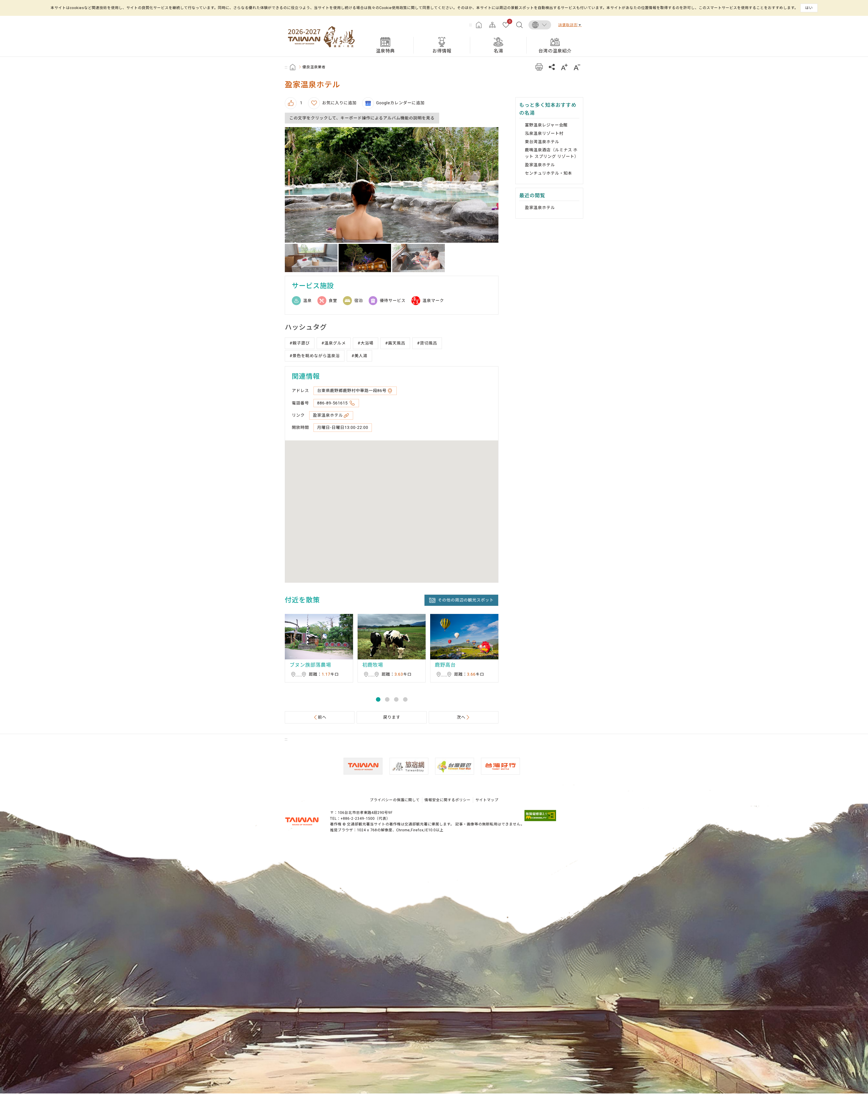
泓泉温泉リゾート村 (544, 133)
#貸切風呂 (427, 343)
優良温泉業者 (314, 67)
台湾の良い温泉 (321, 36)
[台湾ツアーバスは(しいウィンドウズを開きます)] (454, 766)
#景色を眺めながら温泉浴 (315, 355)
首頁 (293, 67)
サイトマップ (492, 24)
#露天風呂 (395, 343)
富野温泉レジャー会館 (546, 125)
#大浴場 (365, 343)
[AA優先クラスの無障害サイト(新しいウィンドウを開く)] (540, 820)
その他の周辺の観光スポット (466, 600)
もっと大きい (564, 67)
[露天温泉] (391, 184)
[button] (378, 699)
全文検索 (519, 24)
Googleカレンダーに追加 (400, 102)
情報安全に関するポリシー (448, 800)
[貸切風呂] (311, 258)
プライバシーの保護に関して (395, 800)
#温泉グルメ (333, 343)
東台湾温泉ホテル (542, 141)
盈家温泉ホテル (328, 415)
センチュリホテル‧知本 (548, 173)
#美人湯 (359, 355)
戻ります (391, 717)
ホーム (478, 24)
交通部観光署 (302, 821)
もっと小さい (577, 67)
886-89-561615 (333, 403)
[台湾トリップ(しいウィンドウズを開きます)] (500, 766)
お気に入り (509, 21)
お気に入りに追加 (339, 102)
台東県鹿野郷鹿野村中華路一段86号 (352, 390)
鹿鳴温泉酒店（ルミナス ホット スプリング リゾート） (552, 153)
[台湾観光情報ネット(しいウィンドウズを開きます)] (363, 766)
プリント (539, 67)
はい (809, 8)
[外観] (365, 258)
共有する (552, 67)
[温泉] (418, 258)
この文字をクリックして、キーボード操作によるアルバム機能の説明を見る (362, 118)
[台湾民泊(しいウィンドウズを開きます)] (408, 766)
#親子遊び (300, 343)
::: (470, 25)
